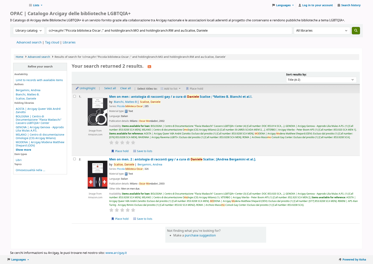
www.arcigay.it (116, 253)
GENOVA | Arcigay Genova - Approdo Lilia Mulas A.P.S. (40, 129)
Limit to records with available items (39, 80)
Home (19, 57)
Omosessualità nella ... (30, 170)
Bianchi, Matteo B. (27, 95)
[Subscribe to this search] (149, 66)
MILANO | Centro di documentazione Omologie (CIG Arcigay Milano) (40, 136)
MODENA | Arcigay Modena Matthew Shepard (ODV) (40, 144)
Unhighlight (87, 88)
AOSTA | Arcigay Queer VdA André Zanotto (38, 110)
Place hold (121, 151)
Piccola (130, 106)
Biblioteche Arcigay (18, 5)
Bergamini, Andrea (28, 90)
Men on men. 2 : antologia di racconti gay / (182, 159)
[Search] (356, 30)
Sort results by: (296, 75)
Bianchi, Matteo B (125, 102)
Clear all (125, 88)
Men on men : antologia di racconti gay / (180, 97)
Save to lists (144, 151)
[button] (35, 5)
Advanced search (29, 42)
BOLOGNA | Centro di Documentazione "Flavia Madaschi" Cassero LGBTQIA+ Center (39, 119)
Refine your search (40, 67)
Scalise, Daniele (26, 99)
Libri (19, 160)
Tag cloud (52, 42)
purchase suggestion (200, 235)
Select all (110, 88)
